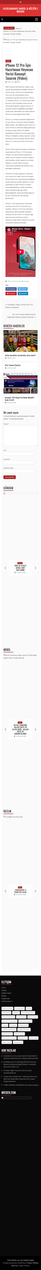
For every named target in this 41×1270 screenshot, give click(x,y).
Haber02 (16, 1012)
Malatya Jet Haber (24, 1029)
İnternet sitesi (8, 468)
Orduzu (5, 1025)
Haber (8, 61)
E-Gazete (13, 1025)
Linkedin (23, 293)
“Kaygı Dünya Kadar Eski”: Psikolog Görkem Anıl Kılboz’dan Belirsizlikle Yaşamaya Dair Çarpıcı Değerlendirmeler (20, 1078)
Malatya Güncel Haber (9, 1021)
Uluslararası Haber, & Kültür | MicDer (20, 10)
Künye (3, 988)
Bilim (20, 887)
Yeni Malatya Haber (28, 1012)
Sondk (29, 1008)
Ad (5, 450)
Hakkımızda (5, 998)
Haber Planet (7, 1042)
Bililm (7, 811)
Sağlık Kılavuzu (7, 1034)
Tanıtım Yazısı (18, 1042)
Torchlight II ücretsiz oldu (20, 891)
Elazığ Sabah (23, 1038)
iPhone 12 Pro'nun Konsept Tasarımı (18, 281)
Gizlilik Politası (6, 993)
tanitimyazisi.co (6, 1001)
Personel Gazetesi (8, 1017)
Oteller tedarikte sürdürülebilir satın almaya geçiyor (21, 1085)
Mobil (7, 650)
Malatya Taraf (23, 1025)
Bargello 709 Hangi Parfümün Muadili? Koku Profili (19, 398)
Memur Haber (32, 1017)
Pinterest (11, 293)
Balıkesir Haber (7, 1008)
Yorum (6, 424)
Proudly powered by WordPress (14, 1263)
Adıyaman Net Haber (9, 1038)
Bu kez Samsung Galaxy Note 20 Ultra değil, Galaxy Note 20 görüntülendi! (20, 729)
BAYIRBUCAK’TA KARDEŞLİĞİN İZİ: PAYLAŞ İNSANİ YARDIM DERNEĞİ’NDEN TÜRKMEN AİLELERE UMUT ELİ (19, 1064)
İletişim (3, 996)
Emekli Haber (21, 1017)
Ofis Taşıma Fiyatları (13, 365)
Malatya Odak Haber (9, 1029)
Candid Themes (23, 1266)
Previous (5, 567)
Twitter (23, 289)
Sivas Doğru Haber (25, 1021)
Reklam (4, 990)
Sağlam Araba (19, 1034)
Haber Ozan (6, 1012)
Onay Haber (33, 1038)
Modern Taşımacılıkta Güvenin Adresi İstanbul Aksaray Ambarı (23, 567)
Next (35, 567)
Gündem (8, 488)
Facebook (11, 289)
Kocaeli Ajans (19, 1008)
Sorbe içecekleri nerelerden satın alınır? (20, 355)
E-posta (6, 459)
